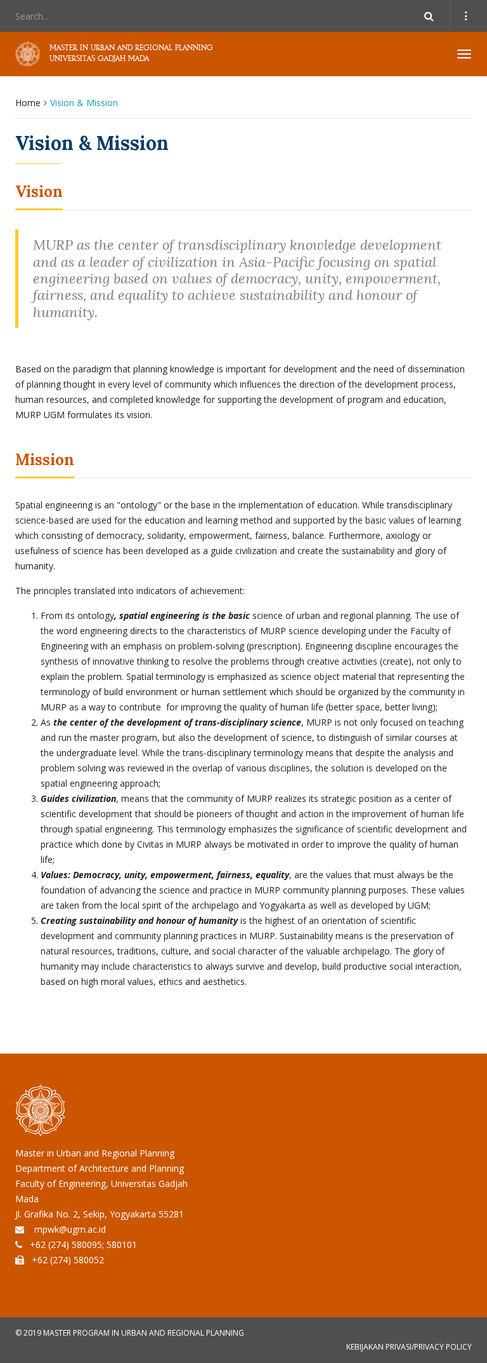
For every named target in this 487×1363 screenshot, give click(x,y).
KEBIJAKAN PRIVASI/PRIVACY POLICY (409, 1346)
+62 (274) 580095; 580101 (83, 1244)
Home (28, 103)
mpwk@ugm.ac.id (70, 1229)
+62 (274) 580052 (68, 1260)
